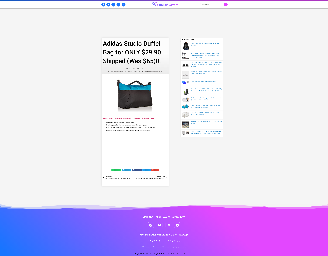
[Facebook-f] (103, 4)
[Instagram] (113, 4)
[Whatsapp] (118, 4)
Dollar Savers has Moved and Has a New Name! (204, 81)
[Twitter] (108, 4)
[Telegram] (177, 225)
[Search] (226, 4)
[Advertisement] (131, 17)
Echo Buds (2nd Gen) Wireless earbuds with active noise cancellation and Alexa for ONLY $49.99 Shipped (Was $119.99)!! (206, 64)
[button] (154, 241)
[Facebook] (151, 225)
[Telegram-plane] (123, 4)
